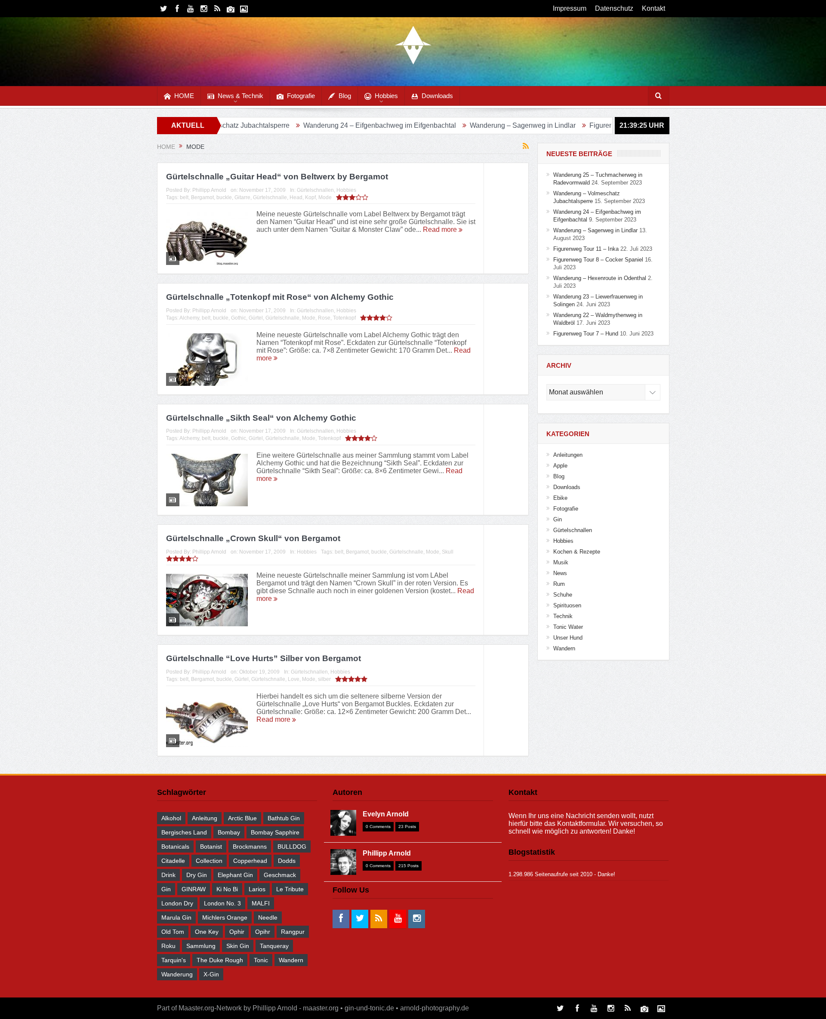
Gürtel (256, 318)
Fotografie (301, 95)
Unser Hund (568, 637)
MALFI (261, 903)
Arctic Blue (242, 818)
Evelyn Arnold (386, 814)
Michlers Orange (224, 917)
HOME (184, 95)
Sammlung (201, 945)
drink (168, 874)
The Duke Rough (220, 960)
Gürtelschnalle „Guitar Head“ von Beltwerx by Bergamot (277, 176)
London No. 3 (222, 903)
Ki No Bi (227, 889)
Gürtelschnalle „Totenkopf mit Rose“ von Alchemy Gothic (280, 297)
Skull (447, 552)
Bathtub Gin (284, 818)
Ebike (560, 498)
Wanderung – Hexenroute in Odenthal (599, 278)
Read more (441, 229)
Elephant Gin (235, 874)
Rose (324, 318)
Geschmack (280, 874)
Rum (559, 584)
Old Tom (172, 931)
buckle (224, 197)
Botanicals (175, 846)
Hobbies (386, 95)
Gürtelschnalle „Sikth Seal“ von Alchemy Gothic (261, 417)
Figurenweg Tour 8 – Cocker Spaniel (598, 259)
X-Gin (211, 974)
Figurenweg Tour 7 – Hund (585, 333)
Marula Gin (176, 917)
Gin (557, 519)
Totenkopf (344, 318)
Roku (168, 945)
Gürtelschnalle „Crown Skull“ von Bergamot (253, 538)
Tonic (261, 960)
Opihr (262, 931)
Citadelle (173, 860)
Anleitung (204, 818)
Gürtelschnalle (270, 197)
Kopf (310, 197)
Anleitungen (568, 455)
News (560, 573)
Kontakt (653, 8)
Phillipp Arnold (209, 190)
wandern (291, 960)
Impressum (569, 8)
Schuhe (562, 594)
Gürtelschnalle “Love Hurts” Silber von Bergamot (263, 658)
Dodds (287, 860)
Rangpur (293, 931)
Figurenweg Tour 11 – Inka (583, 125)
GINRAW (194, 889)
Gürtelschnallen (315, 190)
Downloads (437, 95)
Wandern (564, 648)
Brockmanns (250, 846)
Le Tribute (290, 889)
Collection (209, 860)
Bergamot (202, 197)
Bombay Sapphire (275, 832)
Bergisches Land (184, 832)
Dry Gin (196, 874)
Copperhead (250, 860)
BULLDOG (291, 846)
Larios (257, 889)
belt (184, 197)
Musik (560, 562)
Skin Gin (237, 945)
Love (293, 679)
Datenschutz (614, 8)
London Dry (177, 903)
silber (324, 679)
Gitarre (242, 197)
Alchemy (189, 318)
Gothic (238, 318)
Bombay (229, 832)
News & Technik (240, 95)
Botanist (211, 846)
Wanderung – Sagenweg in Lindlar (476, 125)
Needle (267, 917)
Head (296, 197)
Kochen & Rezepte (576, 551)
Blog (345, 95)
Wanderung (177, 974)
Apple (560, 465)
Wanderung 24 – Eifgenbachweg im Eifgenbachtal (333, 125)
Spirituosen (567, 605)
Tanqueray (274, 945)
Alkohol (171, 818)
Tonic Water (568, 627)
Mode (325, 197)
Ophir (236, 931)
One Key (207, 931)
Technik (563, 616)
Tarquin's (173, 960)
